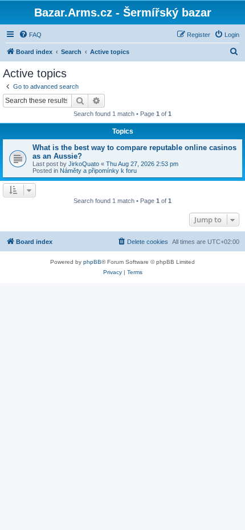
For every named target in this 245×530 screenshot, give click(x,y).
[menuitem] (30, 35)
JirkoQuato (83, 163)
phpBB (92, 262)
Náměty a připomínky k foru (98, 170)
